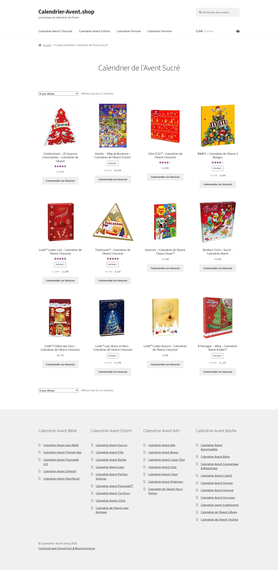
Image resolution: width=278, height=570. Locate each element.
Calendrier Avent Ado (161, 445)
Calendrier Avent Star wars (218, 497)
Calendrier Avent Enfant (94, 31)
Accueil (47, 45)
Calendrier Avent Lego (110, 467)
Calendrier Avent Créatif (216, 475)
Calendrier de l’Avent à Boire (219, 512)
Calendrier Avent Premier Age (62, 452)
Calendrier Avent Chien (163, 474)
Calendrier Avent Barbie (111, 459)
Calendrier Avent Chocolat (55, 31)
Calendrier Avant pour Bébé (61, 445)
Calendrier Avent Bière (215, 456)
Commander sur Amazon (60, 180)
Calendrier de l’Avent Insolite (219, 519)
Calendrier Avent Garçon (111, 445)
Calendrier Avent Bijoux (163, 452)
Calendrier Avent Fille (109, 452)
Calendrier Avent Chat (162, 467)
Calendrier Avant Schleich (59, 471)
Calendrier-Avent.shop (66, 11)
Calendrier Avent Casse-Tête (166, 459)
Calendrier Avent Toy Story (113, 493)
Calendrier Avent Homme (217, 490)
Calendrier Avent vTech (110, 500)
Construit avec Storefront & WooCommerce (66, 548)
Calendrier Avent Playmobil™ (114, 486)
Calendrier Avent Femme (217, 483)
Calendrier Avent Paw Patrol (61, 478)
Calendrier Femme (129, 31)
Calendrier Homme (159, 31)
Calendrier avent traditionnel (220, 505)
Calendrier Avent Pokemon (165, 481)
